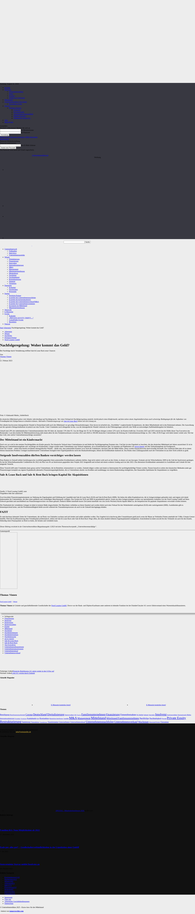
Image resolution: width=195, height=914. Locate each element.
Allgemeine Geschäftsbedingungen (17, 901)
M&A (11, 267)
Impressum (8, 897)
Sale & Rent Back (11, 643)
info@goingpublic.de (23, 732)
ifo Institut (140, 715)
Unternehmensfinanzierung (14, 647)
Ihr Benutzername (27, 130)
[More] (92, 660)
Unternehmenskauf (11, 651)
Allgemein (7, 328)
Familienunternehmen (93, 714)
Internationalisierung (16, 265)
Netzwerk (8, 310)
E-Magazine (9, 312)
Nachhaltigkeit (14, 277)
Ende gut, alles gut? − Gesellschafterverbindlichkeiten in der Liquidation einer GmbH (39, 847)
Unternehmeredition (16, 92)
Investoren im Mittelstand (18, 306)
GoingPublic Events (16, 320)
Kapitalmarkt (31, 718)
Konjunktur (44, 718)
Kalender (12, 316)
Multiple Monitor (15, 108)
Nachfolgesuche (10, 637)
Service (7, 106)
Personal (164, 718)
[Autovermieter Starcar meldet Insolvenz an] (5, 860)
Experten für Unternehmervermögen (22, 304)
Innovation (13, 263)
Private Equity (176, 718)
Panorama (8, 285)
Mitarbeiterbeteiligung (17, 271)
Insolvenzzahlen (10, 625)
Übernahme (164, 722)
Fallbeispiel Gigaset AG (22, 118)
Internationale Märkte (184, 715)
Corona (29, 714)
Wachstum (143, 721)
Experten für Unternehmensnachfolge (22, 298)
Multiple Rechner (20, 116)
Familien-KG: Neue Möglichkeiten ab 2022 (20, 830)
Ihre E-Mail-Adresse (28, 145)
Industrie (146, 715)
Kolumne (12, 287)
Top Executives (10, 645)
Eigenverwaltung (69, 715)
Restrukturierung (15, 279)
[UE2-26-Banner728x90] (99, 238)
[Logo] (16, 245)
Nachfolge (12, 275)
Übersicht (17, 110)
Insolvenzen (9, 623)
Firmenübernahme (128, 714)
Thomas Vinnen (5, 357)
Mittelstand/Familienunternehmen (122, 718)
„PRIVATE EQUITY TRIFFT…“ (21, 318)
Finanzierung (13, 261)
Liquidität (66, 718)
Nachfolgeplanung (11, 633)
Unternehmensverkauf (12, 653)
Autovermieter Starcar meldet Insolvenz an (20, 864)
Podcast (7, 324)
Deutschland (40, 714)
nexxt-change (139, 446)
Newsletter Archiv (15, 104)
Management (13, 269)
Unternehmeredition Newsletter (16, 102)
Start (1, 328)
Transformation (53, 722)
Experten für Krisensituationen (20, 300)
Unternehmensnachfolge (100, 721)
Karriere (12, 96)
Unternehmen (64, 722)
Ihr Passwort (25, 132)
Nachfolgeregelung (11, 635)
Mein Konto (9, 122)
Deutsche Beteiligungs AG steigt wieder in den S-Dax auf (33, 671)
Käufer (7, 627)
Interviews (12, 253)
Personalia (12, 292)
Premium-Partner (15, 296)
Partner (7, 294)
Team (11, 94)
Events (7, 314)
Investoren (24, 718)
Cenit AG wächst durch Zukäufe (23, 673)
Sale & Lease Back (70, 421)
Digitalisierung (14, 259)
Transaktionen (43, 722)
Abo (6, 120)
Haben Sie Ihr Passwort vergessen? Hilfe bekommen (18, 137)
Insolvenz (8, 620)
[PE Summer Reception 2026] (100, 170)
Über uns (8, 90)
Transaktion (35, 722)
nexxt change (9, 639)
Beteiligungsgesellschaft (17, 715)
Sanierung (26, 722)
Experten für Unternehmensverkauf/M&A (24, 302)
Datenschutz (4, 139)
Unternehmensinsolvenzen (14, 649)
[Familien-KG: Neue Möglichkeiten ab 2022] (5, 826)
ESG (75, 715)
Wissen (7, 257)
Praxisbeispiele (19, 112)
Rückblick (12, 322)
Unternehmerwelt (11, 249)
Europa (79, 715)
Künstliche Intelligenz (56, 718)
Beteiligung (4, 715)
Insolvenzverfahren (172, 715)
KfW (38, 718)
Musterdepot (13, 273)
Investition (18, 718)
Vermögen (12, 283)
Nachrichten (13, 289)
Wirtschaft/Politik (154, 722)
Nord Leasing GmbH (12, 340)
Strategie (12, 281)
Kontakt (7, 88)
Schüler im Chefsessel (17, 98)
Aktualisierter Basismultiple (23, 114)
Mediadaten (9, 100)
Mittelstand (8, 629)
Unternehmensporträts (17, 255)
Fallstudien (13, 251)
